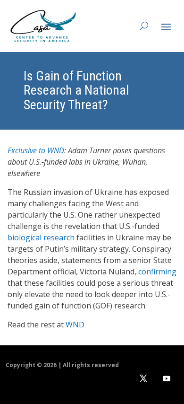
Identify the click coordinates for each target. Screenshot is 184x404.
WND (75, 324)
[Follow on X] (143, 378)
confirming (157, 271)
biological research (41, 237)
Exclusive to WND (36, 150)
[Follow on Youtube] (166, 378)
